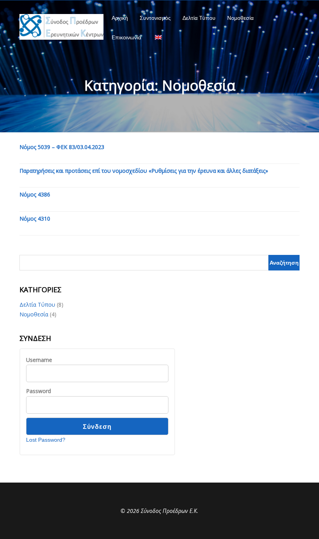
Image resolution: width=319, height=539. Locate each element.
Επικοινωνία (126, 37)
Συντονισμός (155, 17)
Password (38, 391)
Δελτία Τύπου (199, 17)
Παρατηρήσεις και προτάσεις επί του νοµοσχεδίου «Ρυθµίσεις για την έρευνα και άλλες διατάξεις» (143, 170)
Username (39, 359)
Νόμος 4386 (34, 194)
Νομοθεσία (240, 17)
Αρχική (120, 17)
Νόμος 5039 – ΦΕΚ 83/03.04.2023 (61, 147)
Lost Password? (45, 440)
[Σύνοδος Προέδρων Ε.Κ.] (61, 27)
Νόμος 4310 (34, 218)
